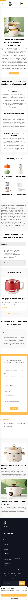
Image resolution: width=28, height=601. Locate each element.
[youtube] (12, 527)
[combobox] (6, 376)
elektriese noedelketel (7, 426)
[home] (10, 3)
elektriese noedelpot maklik (8, 429)
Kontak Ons (5, 549)
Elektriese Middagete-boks (8, 560)
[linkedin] (7, 527)
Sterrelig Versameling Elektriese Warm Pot (7, 195)
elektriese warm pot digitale (8, 423)
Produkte (5, 542)
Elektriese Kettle (6, 563)
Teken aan (22, 583)
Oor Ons (4, 539)
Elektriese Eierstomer (17, 557)
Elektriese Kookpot (7, 557)
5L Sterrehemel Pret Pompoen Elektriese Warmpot (7, 177)
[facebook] (4, 527)
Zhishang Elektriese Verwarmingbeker (21, 177)
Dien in (14, 408)
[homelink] (4, 523)
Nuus (4, 547)
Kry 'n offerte (14, 73)
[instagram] (10, 527)
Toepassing (5, 544)
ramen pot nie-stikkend (8, 432)
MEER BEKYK (4, 307)
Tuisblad (4, 537)
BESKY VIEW (7, 169)
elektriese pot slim (21, 423)
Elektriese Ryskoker (7, 566)
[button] (9, 313)
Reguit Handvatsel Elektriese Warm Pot (21, 195)
